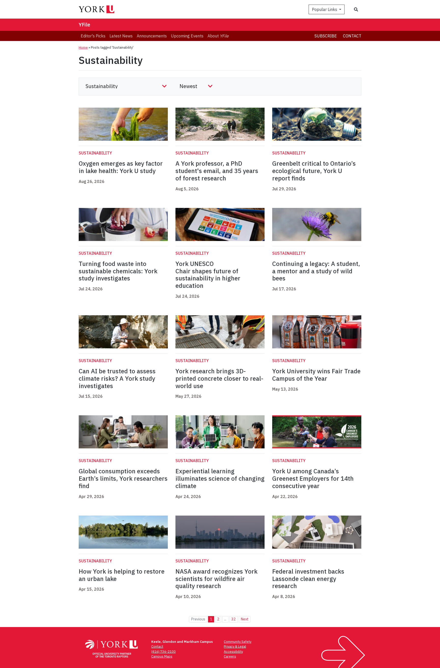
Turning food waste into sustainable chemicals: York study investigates (118, 271)
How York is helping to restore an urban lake (121, 575)
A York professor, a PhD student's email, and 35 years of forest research (216, 170)
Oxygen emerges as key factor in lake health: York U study (121, 167)
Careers (230, 656)
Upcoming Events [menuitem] (187, 35)
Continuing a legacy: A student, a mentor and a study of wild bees (316, 271)
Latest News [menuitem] (121, 35)
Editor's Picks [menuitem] (93, 35)
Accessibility (233, 651)
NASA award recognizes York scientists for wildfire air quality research (216, 578)
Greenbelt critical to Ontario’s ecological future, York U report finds (314, 170)
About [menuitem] (218, 35)
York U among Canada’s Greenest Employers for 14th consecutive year (313, 478)
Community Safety (237, 641)
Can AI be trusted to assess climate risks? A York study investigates (117, 378)
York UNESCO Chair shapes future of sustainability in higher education (207, 275)
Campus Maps (161, 656)
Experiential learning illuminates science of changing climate (220, 478)
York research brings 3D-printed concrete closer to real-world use (219, 378)
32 (233, 619)
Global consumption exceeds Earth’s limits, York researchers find (123, 478)
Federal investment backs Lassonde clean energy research (308, 578)
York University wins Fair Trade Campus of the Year (316, 374)
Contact (352, 35)
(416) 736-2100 (163, 651)
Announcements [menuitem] (152, 35)
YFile (84, 24)
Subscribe (325, 35)
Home (83, 47)
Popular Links (325, 9)
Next (245, 619)
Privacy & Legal (235, 646)
